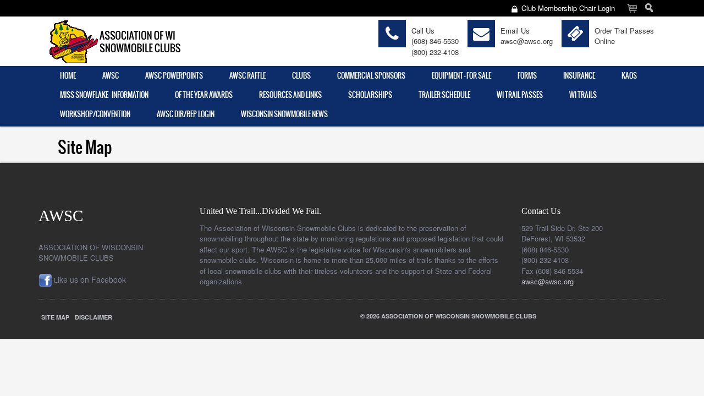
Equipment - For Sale (461, 75)
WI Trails (583, 95)
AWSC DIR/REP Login (186, 114)
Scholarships (370, 95)
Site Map (55, 317)
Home (68, 75)
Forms (527, 75)
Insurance (579, 75)
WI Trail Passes (520, 95)
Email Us (515, 30)
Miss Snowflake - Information (104, 95)
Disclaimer (93, 317)
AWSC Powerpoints (174, 75)
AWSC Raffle (247, 75)
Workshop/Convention (95, 114)
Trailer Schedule (444, 95)
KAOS (629, 75)
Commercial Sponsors (371, 75)
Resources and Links (290, 95)
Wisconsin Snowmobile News (284, 114)
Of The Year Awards (204, 95)
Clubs (301, 75)
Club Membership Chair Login (568, 8)
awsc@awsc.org (527, 41)
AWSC (110, 75)
